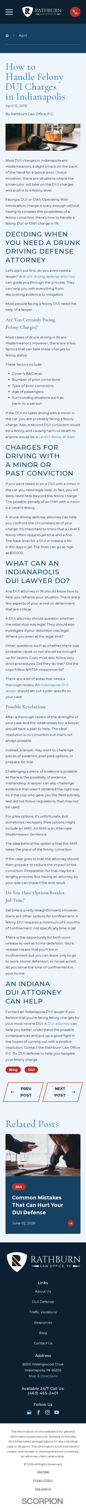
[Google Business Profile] (29, 1412)
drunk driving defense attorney (49, 276)
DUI (31, 1070)
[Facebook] (38, 1412)
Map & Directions (43, 1376)
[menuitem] (43, 1471)
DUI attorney (59, 1024)
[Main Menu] (9, 12)
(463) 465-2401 (43, 1393)
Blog (13, 1070)
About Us (43, 1291)
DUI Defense (43, 1302)
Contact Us (43, 1343)
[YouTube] (56, 1412)
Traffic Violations (43, 1312)
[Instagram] (47, 1412)
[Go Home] (7, 35)
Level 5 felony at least (57, 437)
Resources (43, 1322)
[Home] (41, 12)
